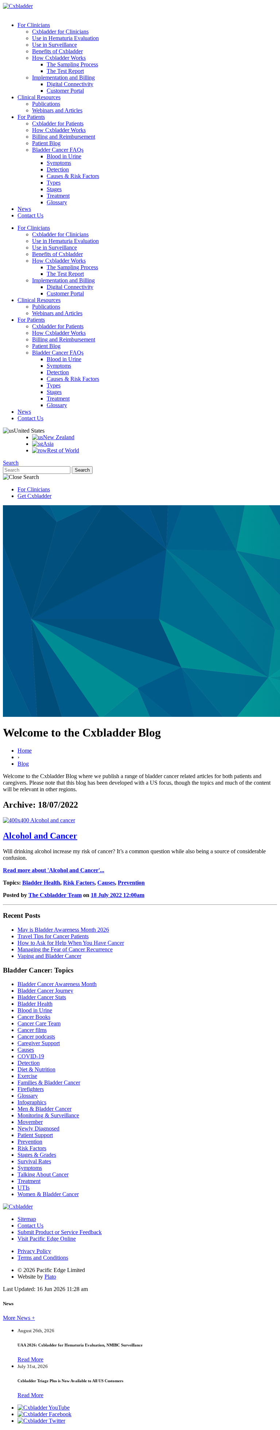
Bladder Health (41, 883)
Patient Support (35, 1135)
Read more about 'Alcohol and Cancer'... (53, 870)
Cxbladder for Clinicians (60, 31)
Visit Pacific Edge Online (47, 1239)
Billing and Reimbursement (63, 137)
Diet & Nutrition (36, 1069)
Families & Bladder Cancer (49, 1082)
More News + (19, 1318)
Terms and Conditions (43, 1258)
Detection (58, 169)
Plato (50, 1277)
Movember (30, 1122)
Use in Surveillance (54, 45)
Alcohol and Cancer (40, 835)
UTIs (24, 1187)
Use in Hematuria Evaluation (65, 38)
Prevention (131, 883)
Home (25, 750)
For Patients (31, 117)
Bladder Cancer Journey (45, 991)
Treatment (58, 196)
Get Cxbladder (34, 496)
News (24, 209)
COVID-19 (31, 1056)
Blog (23, 764)
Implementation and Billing (63, 77)
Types (54, 182)
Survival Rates (34, 1161)
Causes (106, 883)
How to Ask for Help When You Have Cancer (71, 943)
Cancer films (32, 1030)
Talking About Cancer (43, 1174)
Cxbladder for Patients (57, 123)
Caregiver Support (39, 1043)
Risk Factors (78, 883)
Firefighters (31, 1089)
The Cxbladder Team (55, 895)
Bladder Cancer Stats (42, 997)
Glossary (57, 202)
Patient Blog (46, 143)
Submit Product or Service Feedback (60, 1232)
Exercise (27, 1076)
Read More (30, 1359)
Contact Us (30, 215)
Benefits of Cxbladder (57, 51)
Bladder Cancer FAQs (57, 150)
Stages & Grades (37, 1155)
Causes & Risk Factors (73, 176)
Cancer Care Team (39, 1023)
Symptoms (59, 163)
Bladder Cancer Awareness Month (57, 984)
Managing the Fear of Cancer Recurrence (65, 949)
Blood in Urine (64, 156)
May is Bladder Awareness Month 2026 (63, 930)
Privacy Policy (34, 1251)
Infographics (32, 1102)
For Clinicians (34, 25)
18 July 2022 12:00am (117, 895)
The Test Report (65, 71)
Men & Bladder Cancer (44, 1109)
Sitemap (27, 1219)
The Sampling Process (72, 64)
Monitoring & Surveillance (48, 1115)
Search (11, 463)
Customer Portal (65, 91)
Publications (46, 104)
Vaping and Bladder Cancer (49, 956)
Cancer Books (34, 1017)
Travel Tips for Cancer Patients (53, 936)
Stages (54, 189)
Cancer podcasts (36, 1036)
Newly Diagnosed (38, 1128)
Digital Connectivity (70, 84)
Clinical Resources (39, 97)
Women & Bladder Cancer (48, 1194)
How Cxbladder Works (59, 58)
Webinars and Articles (57, 110)
